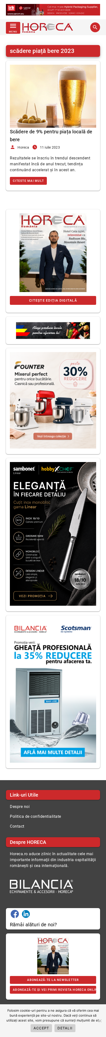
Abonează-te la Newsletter (53, 980)
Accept (41, 1028)
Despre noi (20, 806)
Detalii (64, 1028)
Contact (17, 826)
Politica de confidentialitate (35, 816)
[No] (99, 1020)
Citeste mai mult (28, 181)
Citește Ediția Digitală (53, 300)
